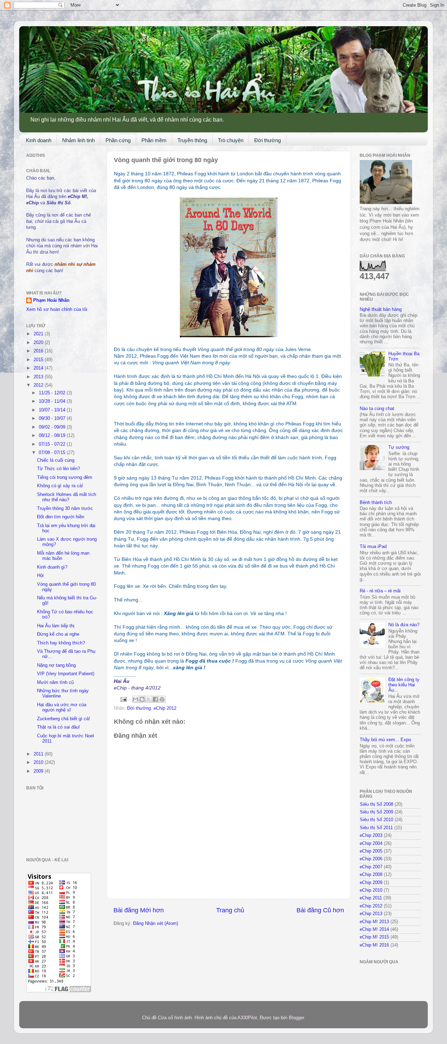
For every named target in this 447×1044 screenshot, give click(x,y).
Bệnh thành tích (376, 502)
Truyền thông (192, 140)
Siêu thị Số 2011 (376, 827)
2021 (39, 333)
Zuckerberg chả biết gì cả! (63, 718)
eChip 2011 (371, 898)
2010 (39, 762)
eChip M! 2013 (374, 921)
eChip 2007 (371, 866)
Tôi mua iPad (373, 546)
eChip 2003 (371, 835)
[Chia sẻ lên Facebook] (155, 699)
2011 (39, 754)
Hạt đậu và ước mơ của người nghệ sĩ (61, 707)
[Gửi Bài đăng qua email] (123, 698)
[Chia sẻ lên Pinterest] (162, 699)
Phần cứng (118, 140)
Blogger (296, 1017)
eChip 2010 (371, 890)
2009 (39, 771)
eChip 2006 (371, 858)
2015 (39, 359)
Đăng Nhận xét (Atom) (155, 923)
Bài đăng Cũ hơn (320, 910)
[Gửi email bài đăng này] (135, 699)
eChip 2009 (371, 882)
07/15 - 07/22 (53, 444)
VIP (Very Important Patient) (65, 673)
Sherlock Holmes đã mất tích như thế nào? (66, 497)
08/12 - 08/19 (53, 435)
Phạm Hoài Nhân (51, 300)
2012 (39, 385)
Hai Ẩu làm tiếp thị (55, 625)
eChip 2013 (371, 913)
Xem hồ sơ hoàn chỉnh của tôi (56, 309)
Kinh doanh (38, 140)
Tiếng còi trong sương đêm (64, 477)
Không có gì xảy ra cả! (60, 485)
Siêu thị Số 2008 (376, 804)
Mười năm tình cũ (55, 682)
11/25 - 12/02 (53, 392)
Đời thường (267, 140)
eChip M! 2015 (374, 937)
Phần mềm (154, 140)
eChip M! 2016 (374, 945)
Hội (40, 575)
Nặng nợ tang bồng (56, 665)
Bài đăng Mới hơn (138, 910)
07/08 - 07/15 (53, 452)
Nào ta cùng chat (377, 408)
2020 (39, 342)
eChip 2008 (371, 874)
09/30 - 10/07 (53, 418)
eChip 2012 (165, 708)
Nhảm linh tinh (78, 140)
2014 (39, 368)
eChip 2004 (371, 843)
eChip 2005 (371, 851)
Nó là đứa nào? (403, 624)
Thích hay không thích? (61, 643)
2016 (39, 351)
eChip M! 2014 (374, 929)
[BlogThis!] (142, 699)
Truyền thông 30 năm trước (65, 508)
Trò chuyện (230, 140)
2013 (39, 376)
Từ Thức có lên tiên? (58, 468)
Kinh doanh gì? (52, 567)
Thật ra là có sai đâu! (58, 727)
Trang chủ (230, 910)
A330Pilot (247, 1017)
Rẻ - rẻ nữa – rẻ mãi (380, 591)
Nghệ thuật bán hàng (381, 309)
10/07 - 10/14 (53, 410)
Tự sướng (398, 447)
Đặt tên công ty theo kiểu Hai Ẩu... (403, 685)
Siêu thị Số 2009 (376, 812)
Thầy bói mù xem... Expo (385, 739)
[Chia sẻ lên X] (148, 699)
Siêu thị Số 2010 (376, 819)
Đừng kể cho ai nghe (58, 634)
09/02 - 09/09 (53, 427)
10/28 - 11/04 (53, 401)
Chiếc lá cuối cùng (55, 460)
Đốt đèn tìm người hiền (60, 516)
